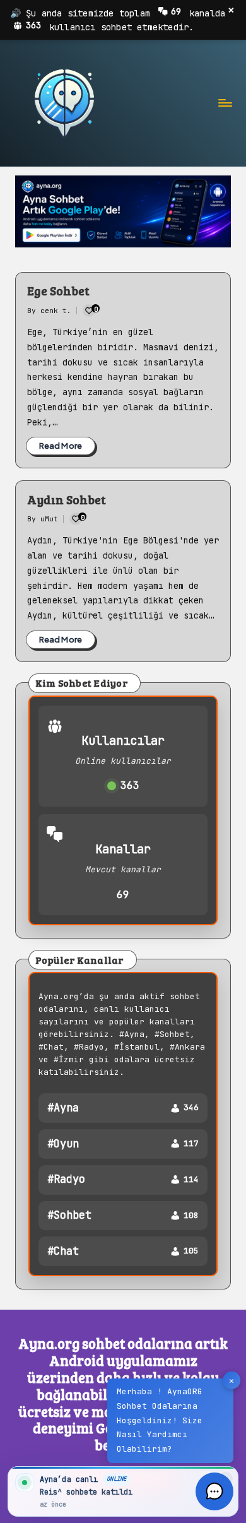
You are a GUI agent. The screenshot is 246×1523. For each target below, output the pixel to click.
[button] (214, 1491)
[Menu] (224, 102)
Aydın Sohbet (66, 499)
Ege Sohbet (58, 290)
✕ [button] (231, 1380)
